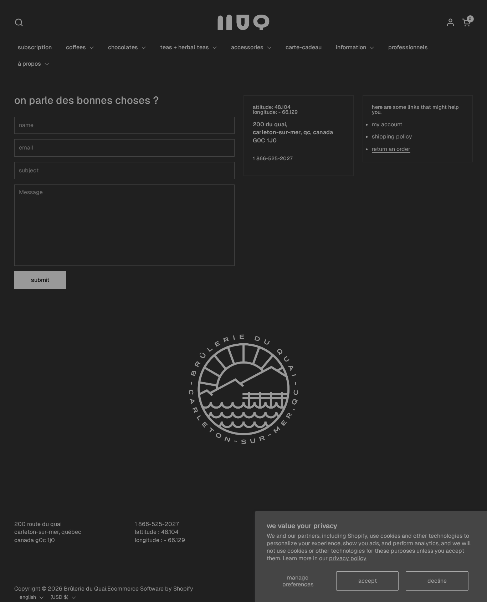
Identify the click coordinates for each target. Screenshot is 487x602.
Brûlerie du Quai (85, 588)
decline (437, 581)
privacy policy (347, 558)
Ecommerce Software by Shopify (150, 588)
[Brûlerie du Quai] (243, 22)
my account (387, 124)
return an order (391, 149)
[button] (18, 22)
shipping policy (392, 136)
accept (367, 581)
